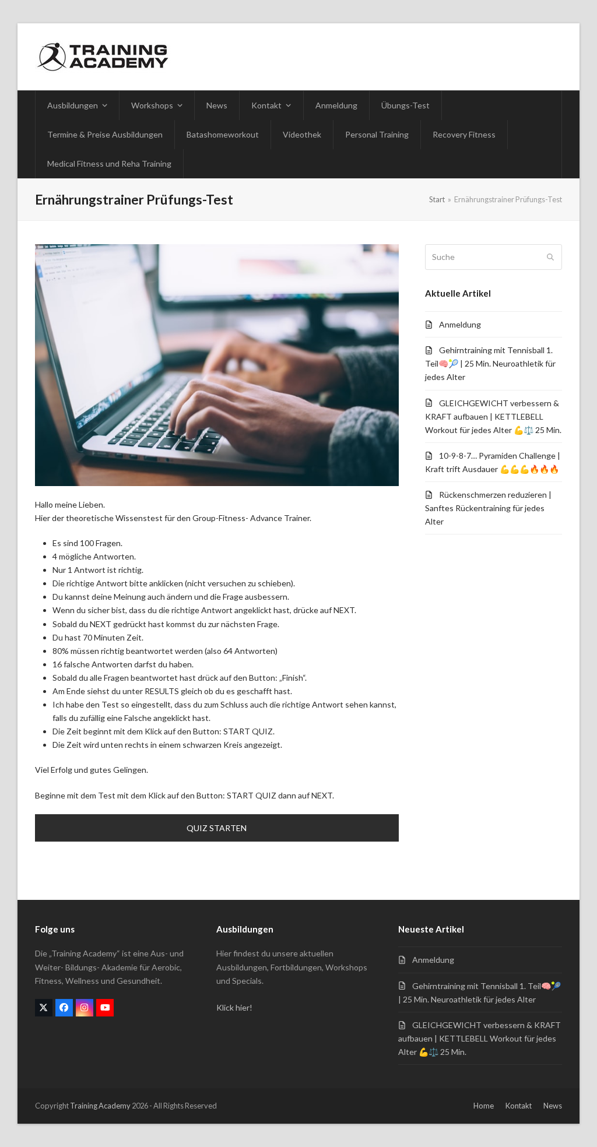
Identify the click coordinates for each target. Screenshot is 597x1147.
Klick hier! (234, 1007)
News (552, 1105)
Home (483, 1105)
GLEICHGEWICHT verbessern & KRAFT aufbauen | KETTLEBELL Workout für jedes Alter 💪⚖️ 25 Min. (493, 416)
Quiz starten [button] (217, 828)
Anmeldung (460, 324)
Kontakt (518, 1105)
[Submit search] (550, 257)
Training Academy (100, 1105)
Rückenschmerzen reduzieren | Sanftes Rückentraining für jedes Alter (488, 508)
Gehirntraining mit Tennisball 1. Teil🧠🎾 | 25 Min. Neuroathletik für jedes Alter (490, 363)
